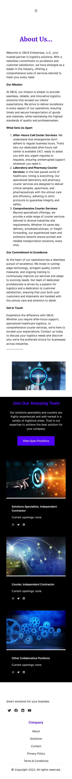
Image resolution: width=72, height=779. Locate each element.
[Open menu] (36, 11)
